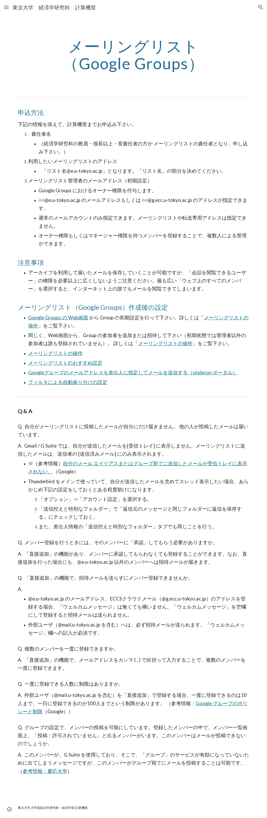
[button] (6, 7)
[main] (133, 54)
